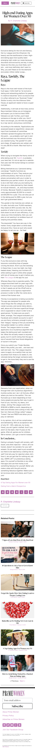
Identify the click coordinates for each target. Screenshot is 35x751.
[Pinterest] (19, 725)
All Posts (5, 505)
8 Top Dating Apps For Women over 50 (17, 648)
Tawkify (20, 158)
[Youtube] (12, 725)
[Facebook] (4, 725)
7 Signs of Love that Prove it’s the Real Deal (17, 540)
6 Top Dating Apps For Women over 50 (15, 483)
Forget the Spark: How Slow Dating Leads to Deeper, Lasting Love (17, 594)
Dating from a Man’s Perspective (13, 486)
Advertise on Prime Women (13, 719)
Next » (22, 681)
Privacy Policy (8, 716)
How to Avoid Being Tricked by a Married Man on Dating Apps (17, 675)
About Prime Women (11, 712)
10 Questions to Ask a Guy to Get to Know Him (17, 566)
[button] (3, 492)
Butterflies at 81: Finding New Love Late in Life (17, 622)
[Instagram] (15, 725)
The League (9, 278)
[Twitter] (8, 725)
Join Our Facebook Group (13, 730)
